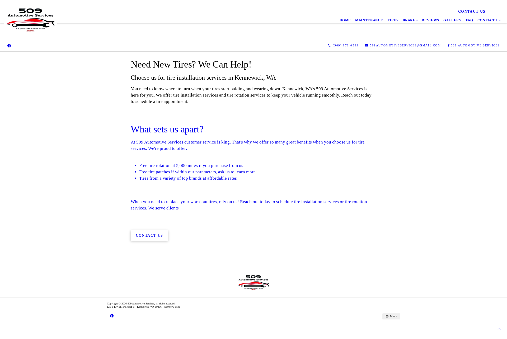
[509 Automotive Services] (30, 20)
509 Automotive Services (475, 45)
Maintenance (369, 20)
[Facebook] (9, 46)
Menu (393, 316)
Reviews (430, 20)
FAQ (469, 20)
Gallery (452, 20)
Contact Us (489, 20)
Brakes (410, 20)
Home (345, 20)
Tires (392, 20)
